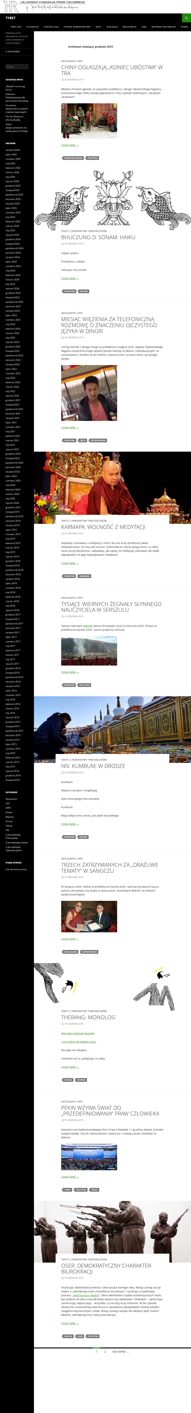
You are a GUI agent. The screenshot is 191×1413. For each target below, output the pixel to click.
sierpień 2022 (13, 364)
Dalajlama (70, 951)
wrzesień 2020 (13, 467)
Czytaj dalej (70, 145)
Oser (80, 1336)
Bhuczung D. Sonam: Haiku (98, 237)
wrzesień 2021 (13, 413)
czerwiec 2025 (13, 212)
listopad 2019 (13, 511)
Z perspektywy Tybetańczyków (88, 231)
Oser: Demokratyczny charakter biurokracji (106, 1268)
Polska (9, 812)
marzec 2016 (12, 708)
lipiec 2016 (11, 690)
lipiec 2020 (11, 476)
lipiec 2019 (11, 529)
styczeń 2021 (12, 449)
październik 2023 (14, 301)
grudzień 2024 (13, 239)
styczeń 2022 (12, 395)
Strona (9, 821)
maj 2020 (10, 485)
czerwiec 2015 (13, 748)
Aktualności (68, 61)
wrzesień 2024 (13, 252)
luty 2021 (10, 444)
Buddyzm (69, 576)
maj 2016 (10, 699)
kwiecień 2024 (13, 275)
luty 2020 (10, 498)
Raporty (10, 816)
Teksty (65, 231)
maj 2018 (10, 592)
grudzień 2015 (13, 721)
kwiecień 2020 (13, 489)
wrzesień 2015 (13, 735)
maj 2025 (10, 217)
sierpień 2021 (13, 418)
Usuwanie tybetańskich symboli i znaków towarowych (17, 109)
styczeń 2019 (12, 556)
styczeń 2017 (12, 663)
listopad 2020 (13, 458)
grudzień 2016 (13, 668)
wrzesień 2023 (13, 306)
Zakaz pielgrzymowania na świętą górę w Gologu (17, 128)
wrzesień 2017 (13, 628)
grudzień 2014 (13, 775)
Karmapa (85, 576)
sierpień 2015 (13, 739)
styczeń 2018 (12, 610)
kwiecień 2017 (13, 650)
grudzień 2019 (13, 507)
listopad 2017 (13, 619)
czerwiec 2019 (13, 534)
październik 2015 (14, 730)
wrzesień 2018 (13, 574)
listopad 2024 (13, 243)
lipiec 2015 (11, 744)
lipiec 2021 (11, 422)
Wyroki (81, 1079)
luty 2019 (10, 552)
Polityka (93, 158)
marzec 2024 (12, 279)
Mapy (98, 26)
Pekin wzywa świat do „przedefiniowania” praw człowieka (110, 1110)
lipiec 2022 (11, 368)
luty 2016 (10, 713)
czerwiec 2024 (13, 266)
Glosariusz (32, 26)
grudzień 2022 (13, 346)
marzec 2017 (12, 654)
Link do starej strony (16, 869)
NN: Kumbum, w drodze (93, 765)
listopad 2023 (13, 297)
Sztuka (84, 291)
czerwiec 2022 (13, 373)
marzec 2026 (12, 172)
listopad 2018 (13, 565)
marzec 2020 (12, 494)
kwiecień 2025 (13, 221)
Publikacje (112, 26)
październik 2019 (14, 516)
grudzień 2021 (13, 400)
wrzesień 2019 (13, 520)
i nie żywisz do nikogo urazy (78, 1041)
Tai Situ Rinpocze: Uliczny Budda (15, 118)
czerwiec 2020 (13, 480)
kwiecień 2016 (13, 704)
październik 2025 (14, 194)
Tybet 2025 (15, 26)
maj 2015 (10, 753)
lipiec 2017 (11, 637)
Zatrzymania (98, 440)
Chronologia (51, 26)
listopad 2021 (13, 404)
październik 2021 (14, 409)
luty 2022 (10, 391)
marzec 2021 (12, 440)
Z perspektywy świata (17, 842)
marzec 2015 (12, 762)
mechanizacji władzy (86, 1295)
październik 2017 (14, 623)
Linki (143, 26)
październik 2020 (14, 462)
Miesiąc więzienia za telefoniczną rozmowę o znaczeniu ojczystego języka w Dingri (109, 324)
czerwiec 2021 (13, 427)
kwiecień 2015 (13, 757)
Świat (94, 1189)
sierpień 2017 (13, 632)
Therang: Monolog (88, 1017)
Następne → (120, 1351)
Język (83, 440)
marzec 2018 (12, 601)
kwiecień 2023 (13, 328)
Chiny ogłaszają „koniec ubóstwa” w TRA (112, 70)
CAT (8, 803)
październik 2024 (14, 248)
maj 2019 (10, 538)
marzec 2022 (12, 386)
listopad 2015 (13, 726)
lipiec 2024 (11, 261)
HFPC (80, 61)
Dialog (68, 1336)
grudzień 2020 (13, 453)
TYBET (10, 18)
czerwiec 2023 (13, 319)
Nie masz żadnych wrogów (77, 1033)
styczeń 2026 (12, 181)
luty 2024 (10, 284)
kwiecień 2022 (13, 382)
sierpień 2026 (13, 150)
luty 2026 (10, 176)
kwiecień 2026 (13, 167)
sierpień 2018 (13, 578)
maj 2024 (10, 270)
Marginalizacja (73, 158)
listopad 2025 (13, 190)
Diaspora (69, 291)
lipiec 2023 (11, 315)
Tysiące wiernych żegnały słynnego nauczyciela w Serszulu (111, 606)
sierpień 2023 (13, 310)
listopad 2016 (13, 672)
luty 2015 (10, 766)
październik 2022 (14, 355)
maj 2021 (10, 431)
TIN (7, 830)
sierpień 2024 (13, 257)
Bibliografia (129, 26)
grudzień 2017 (13, 614)
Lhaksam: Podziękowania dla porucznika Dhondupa (17, 97)
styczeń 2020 (12, 503)
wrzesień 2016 (13, 681)
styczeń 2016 (12, 717)
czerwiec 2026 (13, 158)
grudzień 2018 (13, 561)
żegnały (88, 626)
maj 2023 (10, 324)
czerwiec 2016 (13, 695)
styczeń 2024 (12, 288)
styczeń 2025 (12, 234)
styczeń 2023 (12, 342)
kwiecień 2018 (13, 596)
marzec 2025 (12, 225)
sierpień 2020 (13, 471)
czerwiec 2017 (13, 641)
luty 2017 (10, 659)
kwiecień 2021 (13, 435)
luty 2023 (10, 337)
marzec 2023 (12, 333)
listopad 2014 (13, 780)
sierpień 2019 (13, 525)
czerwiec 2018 (13, 587)
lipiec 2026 (11, 154)
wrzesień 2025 (13, 199)
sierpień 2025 (13, 203)
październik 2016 (14, 677)
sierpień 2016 (13, 686)
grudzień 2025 (13, 185)
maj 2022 (10, 377)
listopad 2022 (13, 351)
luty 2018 (10, 605)
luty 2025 (10, 230)
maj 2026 (10, 163)
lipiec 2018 (11, 583)
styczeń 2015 (12, 771)
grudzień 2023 (13, 293)
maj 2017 (10, 645)
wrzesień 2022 (13, 360)
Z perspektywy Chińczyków (13, 836)
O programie (13, 51)
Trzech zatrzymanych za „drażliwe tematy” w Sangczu (109, 867)
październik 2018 (14, 570)
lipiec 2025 (11, 208)
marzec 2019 (12, 547)
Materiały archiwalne (163, 26)
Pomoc (185, 26)
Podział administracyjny (77, 26)
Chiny (67, 1189)
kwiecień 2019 (13, 543)
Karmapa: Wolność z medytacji (103, 526)
